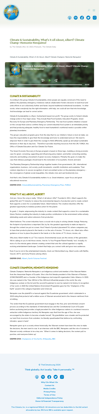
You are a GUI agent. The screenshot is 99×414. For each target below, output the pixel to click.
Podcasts (37, 47)
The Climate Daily (49, 47)
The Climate (17, 47)
